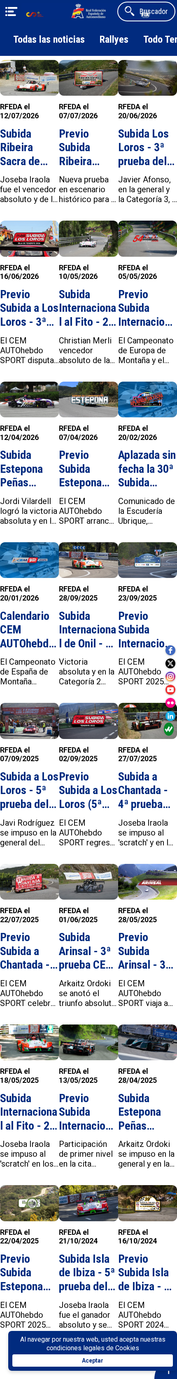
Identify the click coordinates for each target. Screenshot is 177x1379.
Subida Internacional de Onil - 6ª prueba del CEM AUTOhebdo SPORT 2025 (87, 630)
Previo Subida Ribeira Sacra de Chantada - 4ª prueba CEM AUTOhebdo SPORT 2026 (87, 147)
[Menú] (11, 11)
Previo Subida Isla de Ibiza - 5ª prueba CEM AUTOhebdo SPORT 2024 (146, 1273)
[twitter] (170, 663)
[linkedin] (170, 716)
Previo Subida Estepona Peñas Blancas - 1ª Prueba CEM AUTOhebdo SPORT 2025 (28, 1273)
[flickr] (170, 703)
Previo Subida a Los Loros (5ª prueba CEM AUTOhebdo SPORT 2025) (88, 790)
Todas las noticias (49, 39)
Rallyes (114, 39)
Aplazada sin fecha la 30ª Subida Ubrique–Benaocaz (147, 469)
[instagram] (170, 676)
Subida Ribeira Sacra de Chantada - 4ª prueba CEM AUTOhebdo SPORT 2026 (28, 147)
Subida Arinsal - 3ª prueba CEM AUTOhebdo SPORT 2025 (87, 951)
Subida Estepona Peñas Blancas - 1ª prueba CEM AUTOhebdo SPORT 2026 (28, 469)
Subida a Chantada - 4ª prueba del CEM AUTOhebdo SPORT (145, 790)
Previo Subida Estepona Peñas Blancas (80, 469)
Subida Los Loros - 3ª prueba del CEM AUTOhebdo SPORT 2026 (146, 147)
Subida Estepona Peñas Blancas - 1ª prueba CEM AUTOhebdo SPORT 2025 (146, 1112)
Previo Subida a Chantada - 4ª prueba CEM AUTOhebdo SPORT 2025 (28, 951)
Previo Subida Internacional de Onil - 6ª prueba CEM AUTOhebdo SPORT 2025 (146, 630)
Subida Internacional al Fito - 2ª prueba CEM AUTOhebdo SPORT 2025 (28, 1112)
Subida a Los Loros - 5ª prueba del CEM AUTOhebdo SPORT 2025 (29, 790)
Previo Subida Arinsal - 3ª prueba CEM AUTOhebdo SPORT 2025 (146, 951)
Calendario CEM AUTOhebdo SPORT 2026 (28, 630)
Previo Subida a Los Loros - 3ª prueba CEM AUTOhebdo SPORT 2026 (29, 308)
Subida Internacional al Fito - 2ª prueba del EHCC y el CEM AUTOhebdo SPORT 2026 (87, 308)
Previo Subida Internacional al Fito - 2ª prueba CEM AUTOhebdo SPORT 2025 (87, 1112)
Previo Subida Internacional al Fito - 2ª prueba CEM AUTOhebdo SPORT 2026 (146, 308)
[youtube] (170, 690)
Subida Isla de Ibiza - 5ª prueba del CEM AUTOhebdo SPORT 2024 (87, 1273)
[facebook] (170, 650)
